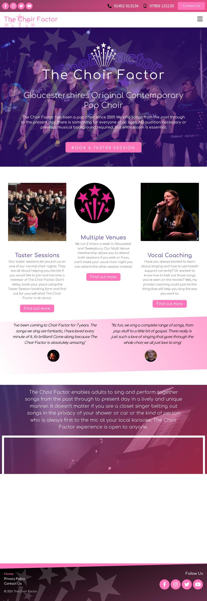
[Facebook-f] (5, 6)
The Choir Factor (31, 19)
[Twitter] (21, 6)
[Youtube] (29, 6)
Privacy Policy (14, 579)
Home (8, 574)
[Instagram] (13, 6)
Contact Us (13, 583)
